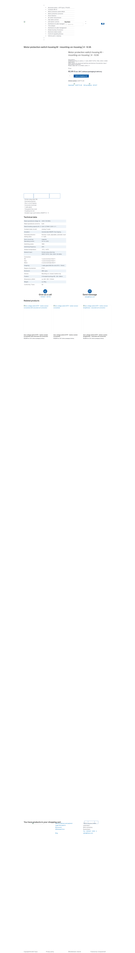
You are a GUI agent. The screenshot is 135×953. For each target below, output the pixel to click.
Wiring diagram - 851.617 (90, 85)
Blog (47, 40)
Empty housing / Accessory (55, 30)
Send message (90, 294)
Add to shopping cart (81, 76)
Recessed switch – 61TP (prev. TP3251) (59, 7)
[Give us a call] (45, 291)
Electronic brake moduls (54, 32)
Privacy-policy (50, 951)
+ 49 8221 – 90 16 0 (45, 297)
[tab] (28, 195)
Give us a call (45, 294)
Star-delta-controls (53, 19)
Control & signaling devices (55, 34)
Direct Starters (52, 15)
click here (30, 945)
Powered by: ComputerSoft (98, 951)
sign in (95, 24)
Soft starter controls (53, 21)
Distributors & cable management (57, 24)
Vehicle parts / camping (54, 36)
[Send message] (90, 291)
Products (48, 5)
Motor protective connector (55, 13)
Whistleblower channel (74, 951)
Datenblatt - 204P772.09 (75, 85)
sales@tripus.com (90, 297)
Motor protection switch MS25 (56, 11)
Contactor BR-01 (52, 9)
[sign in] (95, 23)
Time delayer (51, 25)
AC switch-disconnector (54, 17)
